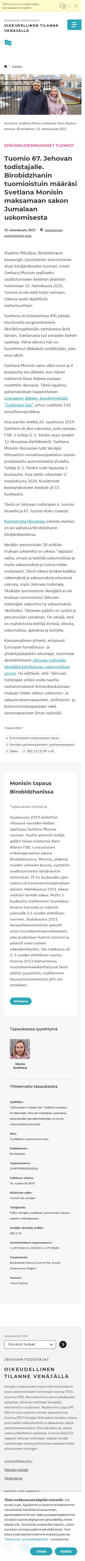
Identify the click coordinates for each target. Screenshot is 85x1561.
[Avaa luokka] (63, 1344)
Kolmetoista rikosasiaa (24, 521)
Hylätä (66, 1551)
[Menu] (74, 24)
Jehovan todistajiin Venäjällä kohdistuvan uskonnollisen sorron (37, 667)
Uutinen (17, 66)
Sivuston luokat (21, 1344)
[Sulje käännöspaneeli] (76, 5)
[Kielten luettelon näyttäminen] (64, 5)
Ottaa (41, 1551)
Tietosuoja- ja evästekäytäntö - (27, 1539)
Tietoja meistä (16, 1470)
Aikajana (21, 1001)
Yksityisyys (13, 1478)
